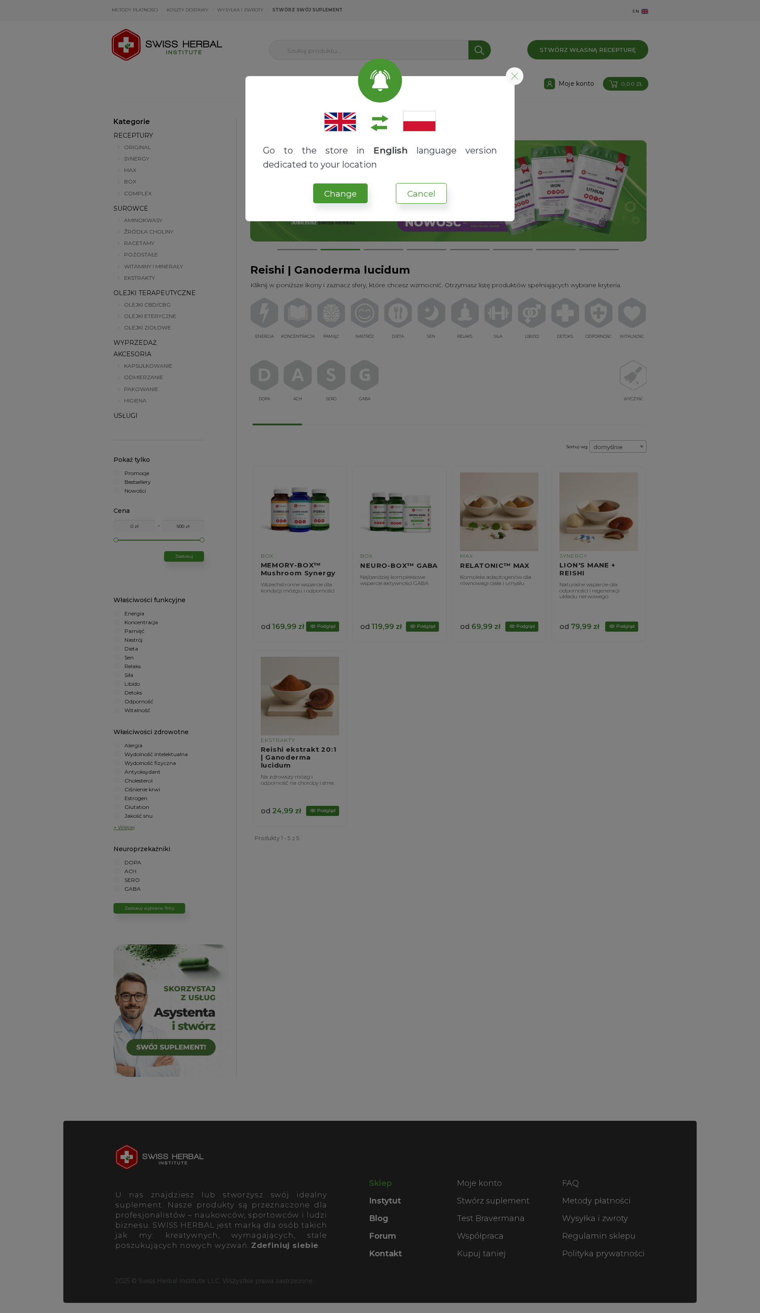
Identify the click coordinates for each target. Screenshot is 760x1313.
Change (340, 194)
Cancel (421, 194)
